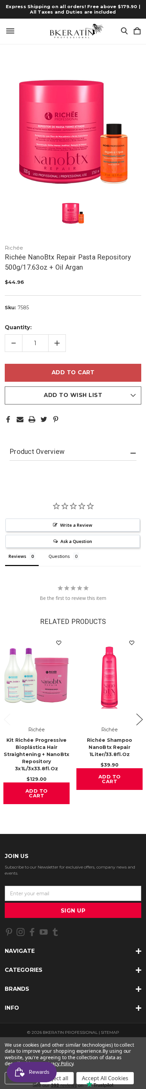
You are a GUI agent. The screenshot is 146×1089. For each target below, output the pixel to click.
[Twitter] (43, 419)
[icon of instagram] (20, 932)
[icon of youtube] (43, 932)
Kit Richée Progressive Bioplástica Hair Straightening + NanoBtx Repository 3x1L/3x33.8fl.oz (37, 754)
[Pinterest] (55, 419)
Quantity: (18, 327)
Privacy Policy (58, 1063)
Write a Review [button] (76, 525)
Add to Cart (36, 793)
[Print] (32, 419)
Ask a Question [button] (76, 541)
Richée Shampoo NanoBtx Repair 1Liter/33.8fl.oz (109, 747)
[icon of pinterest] (9, 932)
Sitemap (110, 1032)
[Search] (124, 31)
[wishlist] (59, 643)
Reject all (56, 1078)
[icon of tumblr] (55, 932)
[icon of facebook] (32, 932)
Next (139, 719)
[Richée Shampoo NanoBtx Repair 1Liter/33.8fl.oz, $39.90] (109, 675)
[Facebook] (8, 419)
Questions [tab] (59, 556)
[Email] (20, 419)
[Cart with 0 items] (137, 31)
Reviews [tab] (17, 556)
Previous (7, 719)
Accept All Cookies (105, 1078)
